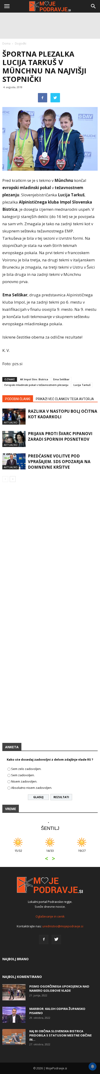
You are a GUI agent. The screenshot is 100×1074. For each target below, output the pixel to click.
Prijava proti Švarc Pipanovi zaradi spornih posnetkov (60, 436)
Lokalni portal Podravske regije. (50, 902)
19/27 (82, 853)
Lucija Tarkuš (81, 385)
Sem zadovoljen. (23, 775)
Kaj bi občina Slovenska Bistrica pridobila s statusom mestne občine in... (60, 1035)
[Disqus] (50, 552)
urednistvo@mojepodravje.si (62, 926)
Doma (6, 43)
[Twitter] (56, 939)
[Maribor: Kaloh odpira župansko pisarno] (14, 1015)
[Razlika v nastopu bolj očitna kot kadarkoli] (14, 417)
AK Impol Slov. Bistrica (34, 379)
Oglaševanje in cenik (50, 916)
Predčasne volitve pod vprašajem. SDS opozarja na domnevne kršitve (59, 461)
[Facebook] (43, 939)
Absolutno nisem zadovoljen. (31, 788)
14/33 (50, 853)
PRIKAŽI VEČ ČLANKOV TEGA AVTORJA (65, 399)
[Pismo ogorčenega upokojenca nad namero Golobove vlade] (14, 992)
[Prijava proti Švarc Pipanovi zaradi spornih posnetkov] (14, 439)
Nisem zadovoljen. (24, 781)
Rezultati (61, 797)
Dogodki (20, 43)
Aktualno (10, 422)
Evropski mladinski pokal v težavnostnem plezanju (36, 385)
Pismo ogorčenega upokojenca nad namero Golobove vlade (59, 988)
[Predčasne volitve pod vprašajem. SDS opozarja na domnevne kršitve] (14, 461)
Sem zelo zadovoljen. (26, 769)
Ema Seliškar (61, 379)
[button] (93, 6)
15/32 (18, 853)
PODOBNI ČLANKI (17, 399)
